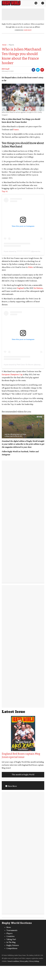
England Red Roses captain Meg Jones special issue (21, 755)
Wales (30, 267)
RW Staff (5, 69)
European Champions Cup (12, 374)
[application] (23, 426)
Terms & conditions (13, 961)
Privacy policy (24, 961)
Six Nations (38, 288)
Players (11, 45)
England (20, 288)
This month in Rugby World (23, 775)
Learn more (27, 30)
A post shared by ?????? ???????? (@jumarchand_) (24, 251)
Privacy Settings (34, 961)
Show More (12, 786)
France (16, 130)
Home (4, 45)
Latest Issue (13, 711)
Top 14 (4, 191)
